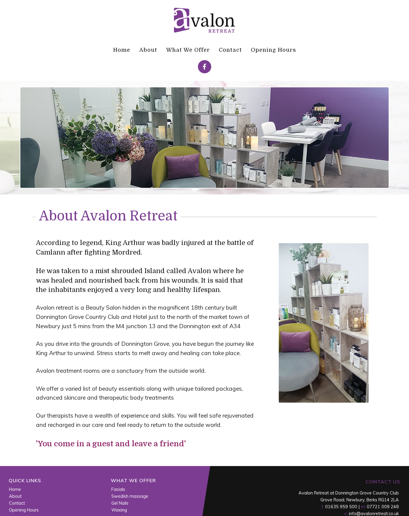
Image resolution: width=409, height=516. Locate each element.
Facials (118, 489)
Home (121, 50)
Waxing (119, 510)
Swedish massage (129, 496)
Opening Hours (273, 50)
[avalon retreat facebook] (204, 72)
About (148, 50)
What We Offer (188, 50)
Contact (230, 50)
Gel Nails (119, 503)
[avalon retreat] (204, 32)
